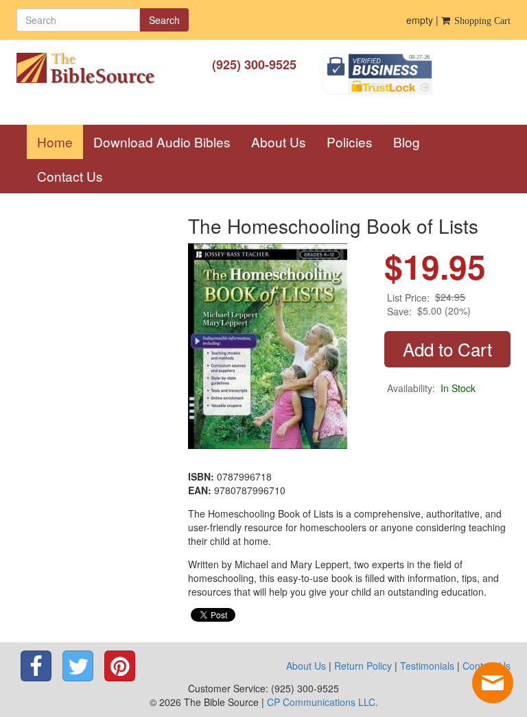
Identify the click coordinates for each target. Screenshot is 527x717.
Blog (406, 141)
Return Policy (363, 665)
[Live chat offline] (492, 682)
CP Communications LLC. (322, 702)
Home (60, 141)
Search (164, 20)
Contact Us (70, 176)
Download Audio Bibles (162, 141)
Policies (350, 141)
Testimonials (427, 665)
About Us (278, 141)
